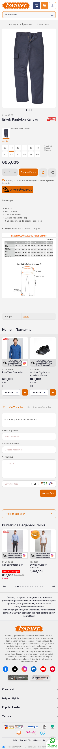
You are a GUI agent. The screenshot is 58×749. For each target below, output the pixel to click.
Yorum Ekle (48, 493)
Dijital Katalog (41, 678)
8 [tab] (32, 586)
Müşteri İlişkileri (11, 698)
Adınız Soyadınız (10, 430)
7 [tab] (30, 586)
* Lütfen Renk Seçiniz (20, 129)
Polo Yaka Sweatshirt (13, 372)
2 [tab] (29, 110)
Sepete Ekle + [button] (28, 172)
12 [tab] (42, 586)
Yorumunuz (7, 457)
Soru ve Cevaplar (41, 407)
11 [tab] (40, 586)
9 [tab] (35, 586)
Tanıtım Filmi (20, 678)
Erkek (26, 316)
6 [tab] (27, 586)
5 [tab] (25, 586)
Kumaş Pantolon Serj (12, 565)
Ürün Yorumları (15, 407)
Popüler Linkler (11, 707)
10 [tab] (37, 586)
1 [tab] (26, 110)
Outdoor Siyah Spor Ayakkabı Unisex (40, 373)
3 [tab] (31, 110)
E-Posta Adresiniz (10, 443)
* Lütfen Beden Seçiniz (48, 148)
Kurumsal (8, 689)
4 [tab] (23, 586)
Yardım (6, 716)
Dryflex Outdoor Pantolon (38, 566)
